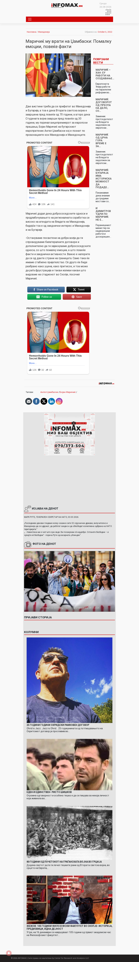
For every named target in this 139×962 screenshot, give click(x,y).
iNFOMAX (22, 958)
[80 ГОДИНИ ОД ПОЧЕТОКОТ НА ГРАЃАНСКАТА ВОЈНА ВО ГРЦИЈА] (70, 832)
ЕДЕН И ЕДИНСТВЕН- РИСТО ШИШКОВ (49, 792)
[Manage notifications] (9, 953)
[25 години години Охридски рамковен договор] (70, 680)
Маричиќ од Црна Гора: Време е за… (102, 140)
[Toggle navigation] (30, 19)
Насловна (31, 32)
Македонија (44, 32)
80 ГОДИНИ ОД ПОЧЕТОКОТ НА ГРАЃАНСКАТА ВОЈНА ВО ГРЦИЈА (64, 861)
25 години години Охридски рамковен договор (58, 725)
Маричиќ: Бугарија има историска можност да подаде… (104, 179)
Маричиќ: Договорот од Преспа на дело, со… (104, 105)
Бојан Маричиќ (68, 392)
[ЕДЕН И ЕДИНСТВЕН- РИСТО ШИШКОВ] (70, 764)
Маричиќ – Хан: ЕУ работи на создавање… (105, 74)
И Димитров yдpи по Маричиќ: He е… (103, 214)
